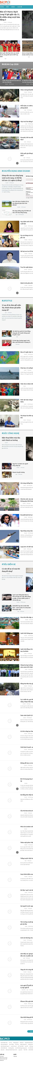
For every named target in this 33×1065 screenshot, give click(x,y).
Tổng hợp (15, 1056)
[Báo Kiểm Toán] (22, 892)
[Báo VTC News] (22, 619)
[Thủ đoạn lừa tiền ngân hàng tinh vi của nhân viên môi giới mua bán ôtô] (9, 421)
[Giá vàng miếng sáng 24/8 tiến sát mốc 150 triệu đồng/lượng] (7, 213)
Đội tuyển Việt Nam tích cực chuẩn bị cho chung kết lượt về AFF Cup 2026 (9, 54)
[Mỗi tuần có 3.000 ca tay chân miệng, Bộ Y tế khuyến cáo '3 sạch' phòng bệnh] (9, 111)
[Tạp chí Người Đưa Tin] (21, 354)
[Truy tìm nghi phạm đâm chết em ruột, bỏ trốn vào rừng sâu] (9, 272)
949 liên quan (22, 602)
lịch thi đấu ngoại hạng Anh (21, 1048)
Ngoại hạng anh (23, 1044)
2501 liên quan (29, 485)
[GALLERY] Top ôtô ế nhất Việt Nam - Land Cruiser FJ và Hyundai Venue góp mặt (21, 607)
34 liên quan (30, 844)
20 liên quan (30, 733)
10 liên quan (23, 207)
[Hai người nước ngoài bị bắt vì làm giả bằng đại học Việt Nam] (9, 911)
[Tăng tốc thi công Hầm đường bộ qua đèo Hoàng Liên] (9, 975)
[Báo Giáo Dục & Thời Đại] (3, 84)
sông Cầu (21, 1042)
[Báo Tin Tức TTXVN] (13, 214)
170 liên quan (30, 635)
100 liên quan (30, 1003)
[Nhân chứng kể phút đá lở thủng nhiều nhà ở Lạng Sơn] (9, 95)
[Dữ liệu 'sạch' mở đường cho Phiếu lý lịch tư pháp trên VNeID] (9, 895)
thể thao (17, 1044)
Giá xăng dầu (11, 1048)
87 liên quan (30, 765)
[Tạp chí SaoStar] (22, 860)
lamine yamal (13, 1046)
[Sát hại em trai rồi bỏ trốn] (9, 256)
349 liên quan (11, 84)
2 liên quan (30, 239)
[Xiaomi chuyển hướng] (7, 475)
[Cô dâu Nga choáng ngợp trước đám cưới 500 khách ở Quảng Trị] (7, 343)
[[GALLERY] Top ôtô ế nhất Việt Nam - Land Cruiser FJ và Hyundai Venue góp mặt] (7, 608)
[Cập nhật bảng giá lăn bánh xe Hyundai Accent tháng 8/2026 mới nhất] (9, 1022)
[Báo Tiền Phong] (21, 253)
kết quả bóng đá (4, 1044)
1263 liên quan (30, 404)
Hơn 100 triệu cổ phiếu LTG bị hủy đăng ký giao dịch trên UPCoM (20, 203)
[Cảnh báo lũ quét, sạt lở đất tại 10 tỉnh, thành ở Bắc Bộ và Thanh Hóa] (9, 752)
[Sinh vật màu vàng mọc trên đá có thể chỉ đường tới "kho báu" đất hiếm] (9, 405)
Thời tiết (25, 1049)
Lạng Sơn (20, 1049)
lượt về (26, 1046)
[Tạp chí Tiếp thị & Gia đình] (21, 503)
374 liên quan (29, 717)
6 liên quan (30, 253)
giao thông (11, 1044)
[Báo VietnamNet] (1, 22)
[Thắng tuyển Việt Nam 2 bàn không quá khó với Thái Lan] (9, 864)
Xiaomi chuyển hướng (18, 472)
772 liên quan (29, 110)
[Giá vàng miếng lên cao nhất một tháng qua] (9, 488)
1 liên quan (28, 157)
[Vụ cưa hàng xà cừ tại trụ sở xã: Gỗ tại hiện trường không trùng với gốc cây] (9, 241)
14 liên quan (11, 182)
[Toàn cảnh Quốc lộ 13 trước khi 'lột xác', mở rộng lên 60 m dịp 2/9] (9, 721)
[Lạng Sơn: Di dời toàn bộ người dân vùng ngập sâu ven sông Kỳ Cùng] (9, 552)
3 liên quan (29, 141)
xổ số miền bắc (4, 1048)
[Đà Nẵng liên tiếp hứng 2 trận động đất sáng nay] (9, 800)
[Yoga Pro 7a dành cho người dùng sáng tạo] (7, 466)
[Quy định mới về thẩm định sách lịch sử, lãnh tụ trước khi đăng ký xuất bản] (9, 227)
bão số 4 (2, 1049)
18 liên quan (30, 517)
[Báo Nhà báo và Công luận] (4, 573)
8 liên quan (30, 92)
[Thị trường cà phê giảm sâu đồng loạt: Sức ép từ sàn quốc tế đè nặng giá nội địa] (9, 927)
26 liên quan (30, 892)
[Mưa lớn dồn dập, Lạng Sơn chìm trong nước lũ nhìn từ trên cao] (9, 622)
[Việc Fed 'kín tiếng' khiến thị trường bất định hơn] (9, 127)
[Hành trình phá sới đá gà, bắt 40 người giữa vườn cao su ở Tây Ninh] (9, 288)
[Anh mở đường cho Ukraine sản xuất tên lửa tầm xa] (9, 943)
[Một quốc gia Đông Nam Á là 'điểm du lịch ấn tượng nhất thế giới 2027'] (9, 158)
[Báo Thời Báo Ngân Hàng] (14, 207)
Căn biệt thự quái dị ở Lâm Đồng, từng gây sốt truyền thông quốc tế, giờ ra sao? (21, 333)
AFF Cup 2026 (20, 1046)
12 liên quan (10, 22)
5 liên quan (30, 876)
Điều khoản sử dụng (3, 1057)
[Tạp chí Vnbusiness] (22, 669)
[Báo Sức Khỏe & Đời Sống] (23, 84)
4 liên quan (22, 611)
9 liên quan (28, 958)
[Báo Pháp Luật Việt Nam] (21, 635)
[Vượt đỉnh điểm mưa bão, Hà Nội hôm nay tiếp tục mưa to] (9, 879)
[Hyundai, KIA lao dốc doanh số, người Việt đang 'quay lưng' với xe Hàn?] (9, 143)
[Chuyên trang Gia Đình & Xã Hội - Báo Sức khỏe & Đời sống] (14, 602)
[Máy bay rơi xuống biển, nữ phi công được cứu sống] (9, 373)
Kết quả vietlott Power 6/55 (11, 1049)
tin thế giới (30, 1048)
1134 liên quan (21, 214)
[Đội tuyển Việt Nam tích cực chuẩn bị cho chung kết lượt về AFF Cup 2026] (10, 46)
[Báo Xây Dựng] (2, 58)
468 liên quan (30, 749)
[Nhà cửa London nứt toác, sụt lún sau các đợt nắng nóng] (9, 832)
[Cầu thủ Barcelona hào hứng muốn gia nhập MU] (9, 816)
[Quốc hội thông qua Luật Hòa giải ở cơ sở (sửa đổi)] (9, 638)
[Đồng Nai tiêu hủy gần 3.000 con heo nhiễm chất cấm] (9, 689)
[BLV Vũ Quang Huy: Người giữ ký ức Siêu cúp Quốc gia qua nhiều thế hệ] (9, 784)
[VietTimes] (21, 404)
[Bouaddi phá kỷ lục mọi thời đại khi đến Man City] (9, 520)
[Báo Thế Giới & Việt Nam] (21, 1019)
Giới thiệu (2, 1056)
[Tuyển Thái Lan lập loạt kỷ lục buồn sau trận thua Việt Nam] (11, 74)
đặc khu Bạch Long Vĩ (5, 1046)
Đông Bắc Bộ (15, 1042)
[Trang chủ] (5, 2)
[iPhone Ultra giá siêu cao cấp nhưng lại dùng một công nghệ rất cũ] (9, 1006)
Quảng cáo (2, 1060)
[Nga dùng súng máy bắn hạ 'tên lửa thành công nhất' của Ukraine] (9, 536)
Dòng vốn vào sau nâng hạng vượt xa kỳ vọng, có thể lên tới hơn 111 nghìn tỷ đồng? (12, 178)
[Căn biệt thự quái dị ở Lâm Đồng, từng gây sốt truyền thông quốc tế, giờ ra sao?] (7, 333)
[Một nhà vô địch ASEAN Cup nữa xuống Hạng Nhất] (9, 389)
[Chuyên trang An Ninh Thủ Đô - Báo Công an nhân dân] (21, 958)
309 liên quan (29, 1019)
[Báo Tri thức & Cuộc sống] (14, 611)
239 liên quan (30, 354)
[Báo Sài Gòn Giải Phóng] (14, 467)
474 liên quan (29, 940)
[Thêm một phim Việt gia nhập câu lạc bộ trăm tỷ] (9, 848)
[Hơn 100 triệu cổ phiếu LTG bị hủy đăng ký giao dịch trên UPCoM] (7, 204)
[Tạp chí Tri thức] (21, 157)
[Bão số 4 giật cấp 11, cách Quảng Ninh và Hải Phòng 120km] (9, 357)
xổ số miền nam (4, 1042)
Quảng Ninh (30, 1044)
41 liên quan (29, 653)
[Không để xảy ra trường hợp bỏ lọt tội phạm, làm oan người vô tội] (9, 768)
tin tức (10, 1042)
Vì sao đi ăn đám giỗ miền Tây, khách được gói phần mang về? (11, 307)
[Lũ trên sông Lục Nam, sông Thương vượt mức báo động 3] (9, 736)
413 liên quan (30, 533)
